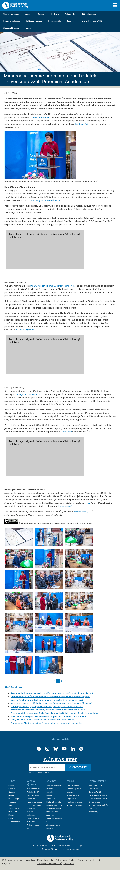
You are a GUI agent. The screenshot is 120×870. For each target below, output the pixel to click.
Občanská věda (54, 21)
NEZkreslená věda (89, 14)
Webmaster (68, 863)
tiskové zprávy (81, 511)
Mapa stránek (43, 860)
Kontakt (11, 818)
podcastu (67, 431)
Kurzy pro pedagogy (11, 21)
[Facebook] (39, 749)
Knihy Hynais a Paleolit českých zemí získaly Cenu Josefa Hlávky (43, 719)
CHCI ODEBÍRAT (78, 767)
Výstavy (28, 14)
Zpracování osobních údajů (49, 863)
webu (87, 503)
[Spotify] (81, 749)
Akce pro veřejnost (11, 14)
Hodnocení (12, 812)
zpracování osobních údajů (39, 773)
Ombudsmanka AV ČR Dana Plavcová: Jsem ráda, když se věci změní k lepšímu (50, 696)
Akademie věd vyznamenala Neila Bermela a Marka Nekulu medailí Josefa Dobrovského (54, 713)
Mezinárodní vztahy (34, 805)
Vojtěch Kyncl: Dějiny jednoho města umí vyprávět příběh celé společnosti (47, 700)
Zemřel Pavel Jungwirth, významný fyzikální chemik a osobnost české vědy (48, 709)
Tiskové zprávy (73, 785)
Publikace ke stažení (75, 802)
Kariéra (11, 815)
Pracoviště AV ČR (95, 785)
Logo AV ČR (71, 799)
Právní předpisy (14, 799)
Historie (11, 795)
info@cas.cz (82, 846)
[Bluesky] (55, 749)
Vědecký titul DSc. (33, 792)
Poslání (11, 785)
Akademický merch (11, 28)
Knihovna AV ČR (95, 792)
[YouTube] (64, 749)
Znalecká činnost (33, 818)
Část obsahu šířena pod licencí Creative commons (60, 849)
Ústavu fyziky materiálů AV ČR (46, 200)
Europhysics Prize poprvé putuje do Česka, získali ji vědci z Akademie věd (47, 706)
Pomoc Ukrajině (33, 795)
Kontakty (28, 28)
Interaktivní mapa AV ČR (92, 21)
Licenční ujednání (59, 860)
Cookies (72, 860)
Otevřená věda (94, 802)
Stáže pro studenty (34, 21)
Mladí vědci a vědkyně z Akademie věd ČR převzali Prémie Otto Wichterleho (48, 716)
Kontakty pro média (74, 805)
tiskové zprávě (65, 506)
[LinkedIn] (72, 749)
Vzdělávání (31, 808)
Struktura (11, 789)
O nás (11, 781)
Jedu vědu (71, 21)
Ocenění (11, 792)
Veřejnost (51, 781)
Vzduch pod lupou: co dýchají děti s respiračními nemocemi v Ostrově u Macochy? (51, 703)
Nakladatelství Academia (98, 795)
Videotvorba (70, 14)
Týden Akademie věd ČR (98, 799)
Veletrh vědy (93, 812)
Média (70, 781)
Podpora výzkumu (33, 789)
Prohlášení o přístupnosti (89, 860)
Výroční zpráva (14, 808)
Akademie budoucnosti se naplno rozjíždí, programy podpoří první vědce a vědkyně (52, 693)
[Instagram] (47, 749)
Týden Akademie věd (40, 117)
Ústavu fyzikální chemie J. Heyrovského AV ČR (53, 286)
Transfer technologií (34, 802)
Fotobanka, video (73, 795)
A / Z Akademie (14, 822)
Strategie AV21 (82, 124)
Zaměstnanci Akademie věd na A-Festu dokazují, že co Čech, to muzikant (47, 723)
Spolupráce (31, 799)
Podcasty (55, 14)
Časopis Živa (94, 789)
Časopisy (41, 14)
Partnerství (31, 822)
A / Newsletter (60, 759)
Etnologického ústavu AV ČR (28, 394)
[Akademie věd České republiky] (60, 841)
